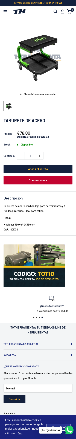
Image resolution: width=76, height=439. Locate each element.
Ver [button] (20, 433)
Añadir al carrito (38, 168)
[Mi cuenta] (62, 11)
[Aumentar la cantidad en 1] (39, 155)
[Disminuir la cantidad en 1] (21, 155)
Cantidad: (9, 155)
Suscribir (14, 399)
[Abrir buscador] (55, 11)
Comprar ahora (38, 180)
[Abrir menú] (5, 11)
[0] (69, 11)
